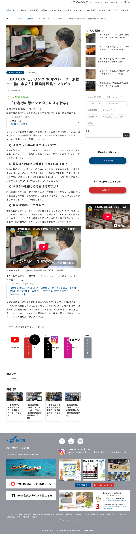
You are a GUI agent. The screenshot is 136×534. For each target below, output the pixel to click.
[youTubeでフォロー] (80, 441)
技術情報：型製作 (18, 124)
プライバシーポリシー (68, 520)
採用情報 (31, 72)
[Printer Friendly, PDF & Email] (17, 96)
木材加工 (108, 110)
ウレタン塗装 (95, 97)
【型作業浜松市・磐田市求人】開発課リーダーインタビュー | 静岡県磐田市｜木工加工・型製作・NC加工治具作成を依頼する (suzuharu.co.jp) (43, 291)
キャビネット (95, 103)
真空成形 (108, 116)
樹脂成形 (93, 116)
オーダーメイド (115, 97)
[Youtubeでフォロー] (129, 2)
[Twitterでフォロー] (122, 2)
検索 (88, 130)
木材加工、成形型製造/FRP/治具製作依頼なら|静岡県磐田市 (71, 531)
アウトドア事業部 (31, 467)
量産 (91, 123)
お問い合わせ (107, 190)
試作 (122, 116)
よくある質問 (107, 160)
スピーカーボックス (117, 103)
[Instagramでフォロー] (125, 2)
